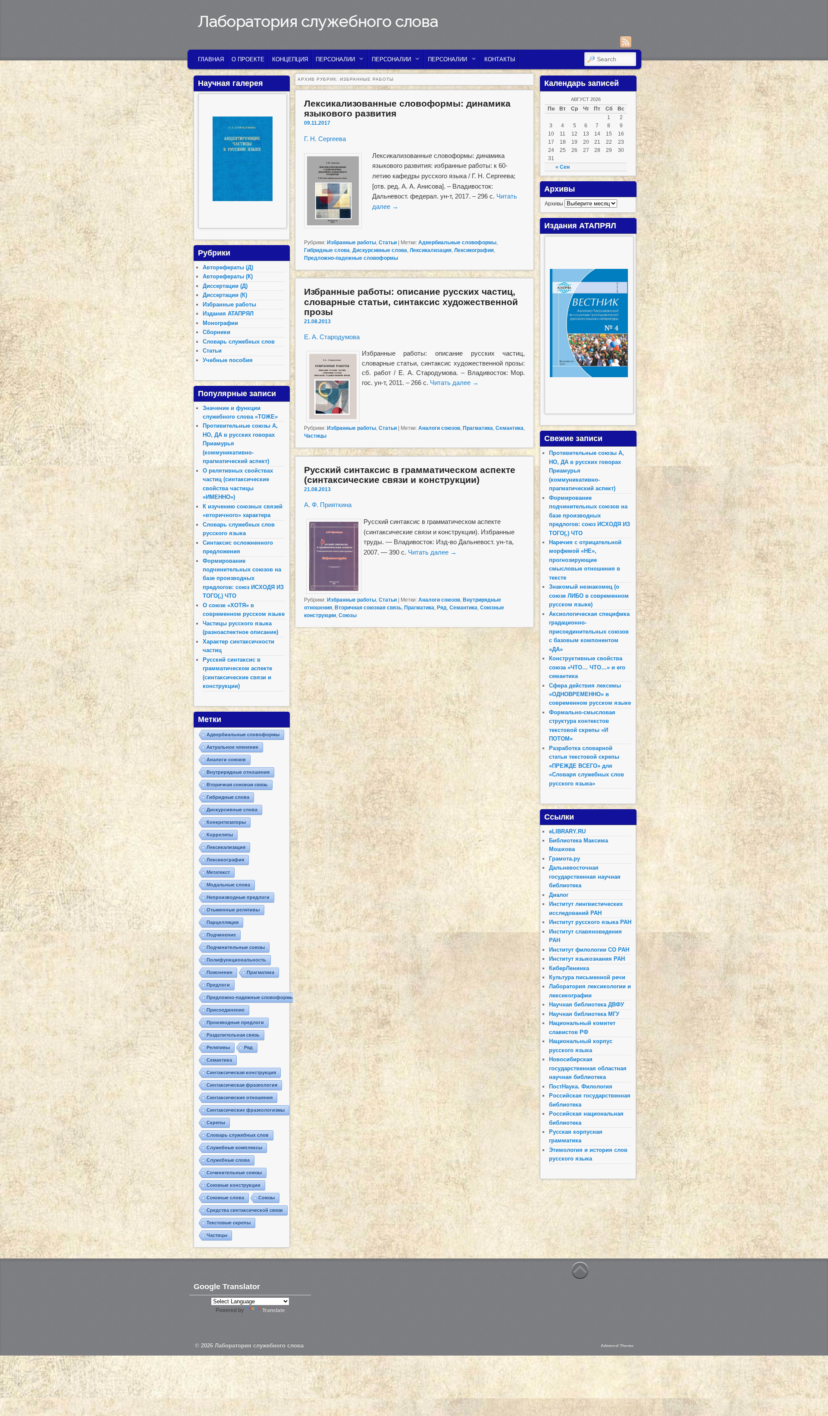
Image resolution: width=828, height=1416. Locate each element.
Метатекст (218, 872)
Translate (273, 1310)
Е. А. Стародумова (332, 337)
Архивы (554, 204)
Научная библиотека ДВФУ (586, 1004)
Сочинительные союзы (234, 1172)
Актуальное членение (232, 747)
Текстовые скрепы (229, 1222)
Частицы (315, 436)
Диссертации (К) (225, 295)
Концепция (290, 59)
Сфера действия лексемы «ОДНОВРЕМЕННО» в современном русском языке (590, 694)
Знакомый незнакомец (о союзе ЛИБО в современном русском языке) (589, 595)
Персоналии (333, 61)
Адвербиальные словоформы (457, 243)
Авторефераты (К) (228, 276)
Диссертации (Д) (225, 286)
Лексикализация (431, 250)
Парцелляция (222, 922)
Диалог (558, 895)
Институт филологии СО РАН (589, 949)
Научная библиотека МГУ (584, 1014)
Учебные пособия (228, 360)
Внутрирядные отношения (238, 772)
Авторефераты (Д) (228, 267)
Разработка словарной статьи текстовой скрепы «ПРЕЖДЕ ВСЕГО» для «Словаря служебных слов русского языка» (586, 766)
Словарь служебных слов (239, 341)
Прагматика (478, 428)
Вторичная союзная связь (368, 608)
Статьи (388, 243)
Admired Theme (617, 1345)
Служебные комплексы (234, 1147)
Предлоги (218, 984)
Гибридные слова (327, 250)
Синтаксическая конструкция (241, 1072)
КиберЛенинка (569, 968)
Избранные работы (351, 243)
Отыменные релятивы (233, 909)
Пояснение (219, 972)
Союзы (348, 615)
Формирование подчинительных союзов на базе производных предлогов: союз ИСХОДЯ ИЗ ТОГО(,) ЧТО (243, 578)
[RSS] (625, 41)
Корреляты (220, 834)
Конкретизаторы (226, 822)
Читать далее (454, 382)
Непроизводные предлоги (238, 897)
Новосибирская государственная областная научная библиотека (588, 1068)
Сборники (216, 332)
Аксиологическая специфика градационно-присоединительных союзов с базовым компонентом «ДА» (589, 632)
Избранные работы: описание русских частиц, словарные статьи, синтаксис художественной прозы (411, 301)
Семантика (510, 428)
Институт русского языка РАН (590, 922)
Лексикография (474, 250)
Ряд (442, 608)
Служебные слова (228, 1160)
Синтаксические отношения (240, 1097)
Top (807, 1395)
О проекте (248, 59)
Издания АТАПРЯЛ (228, 313)
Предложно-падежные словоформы (351, 258)
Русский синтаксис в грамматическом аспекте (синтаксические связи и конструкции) (409, 475)
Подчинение (221, 934)
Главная (211, 59)
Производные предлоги (235, 1022)
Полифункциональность (236, 959)
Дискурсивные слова (379, 250)
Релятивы (218, 1047)
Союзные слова (225, 1197)
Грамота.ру (564, 858)
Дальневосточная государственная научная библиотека (585, 876)
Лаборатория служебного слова (318, 21)
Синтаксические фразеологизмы (246, 1110)
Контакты (499, 59)
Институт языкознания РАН (587, 959)
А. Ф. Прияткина (327, 504)
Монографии (220, 323)
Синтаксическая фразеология (242, 1085)
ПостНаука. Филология (580, 1086)
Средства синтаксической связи (245, 1210)
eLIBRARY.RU (567, 831)
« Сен (562, 167)
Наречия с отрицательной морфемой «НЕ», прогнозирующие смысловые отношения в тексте (585, 560)
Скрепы (216, 1122)
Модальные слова (228, 884)
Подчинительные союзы (236, 947)
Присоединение (226, 1009)
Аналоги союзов (439, 428)
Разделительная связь (233, 1035)
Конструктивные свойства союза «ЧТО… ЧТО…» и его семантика (587, 667)
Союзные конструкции (233, 1185)
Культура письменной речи (587, 977)
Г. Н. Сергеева (325, 138)
